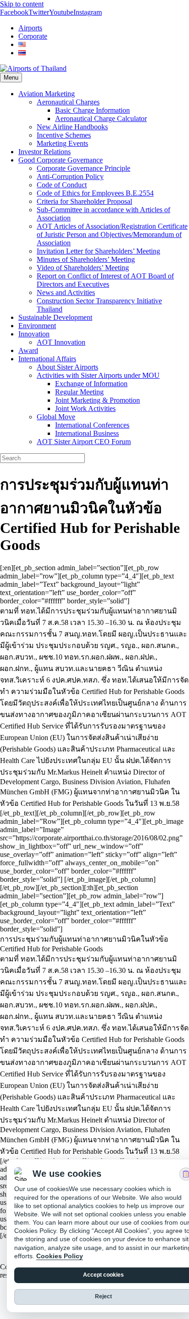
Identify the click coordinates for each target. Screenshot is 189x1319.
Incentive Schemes (64, 135)
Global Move (56, 417)
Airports (30, 28)
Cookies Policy (59, 1256)
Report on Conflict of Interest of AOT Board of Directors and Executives (105, 280)
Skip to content (22, 4)
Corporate (32, 36)
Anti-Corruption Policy (70, 176)
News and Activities (66, 292)
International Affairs (47, 359)
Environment (37, 326)
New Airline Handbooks (72, 127)
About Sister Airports (67, 367)
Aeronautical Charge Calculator (101, 118)
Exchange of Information (91, 384)
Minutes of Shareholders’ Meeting (86, 259)
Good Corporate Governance (60, 160)
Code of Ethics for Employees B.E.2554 (95, 193)
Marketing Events (62, 143)
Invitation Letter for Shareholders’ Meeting (98, 251)
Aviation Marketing (46, 94)
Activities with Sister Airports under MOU (98, 375)
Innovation (34, 334)
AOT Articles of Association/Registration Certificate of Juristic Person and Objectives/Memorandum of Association (112, 234)
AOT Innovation (61, 342)
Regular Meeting (79, 392)
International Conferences (92, 425)
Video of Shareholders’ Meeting (83, 268)
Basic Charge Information (92, 110)
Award (28, 350)
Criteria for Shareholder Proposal (84, 201)
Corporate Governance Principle (83, 168)
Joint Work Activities (85, 408)
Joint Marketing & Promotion (97, 400)
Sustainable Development (55, 317)
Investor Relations (44, 152)
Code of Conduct (62, 185)
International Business (87, 433)
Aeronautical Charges (68, 102)
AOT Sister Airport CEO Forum (84, 441)
